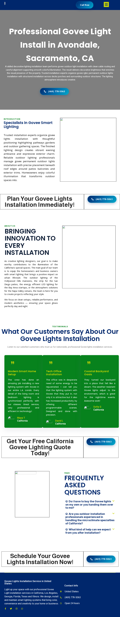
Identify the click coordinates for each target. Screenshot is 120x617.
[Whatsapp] (22, 609)
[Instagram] (17, 609)
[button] (90, 506)
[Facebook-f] (5, 609)
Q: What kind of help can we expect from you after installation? (88, 531)
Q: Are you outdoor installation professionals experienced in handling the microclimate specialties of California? (89, 518)
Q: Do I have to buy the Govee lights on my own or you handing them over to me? (89, 504)
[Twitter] (11, 609)
